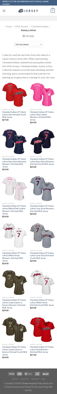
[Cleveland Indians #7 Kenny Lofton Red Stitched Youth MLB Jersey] (14, 94)
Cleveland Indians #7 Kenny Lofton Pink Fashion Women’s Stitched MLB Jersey (42, 116)
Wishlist (35, 379)
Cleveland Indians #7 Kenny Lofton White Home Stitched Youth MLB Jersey (42, 302)
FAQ (43, 379)
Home (9, 26)
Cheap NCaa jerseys (14, 387)
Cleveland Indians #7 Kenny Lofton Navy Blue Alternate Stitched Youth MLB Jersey (42, 161)
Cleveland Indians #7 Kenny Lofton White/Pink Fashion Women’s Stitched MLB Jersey (14, 210)
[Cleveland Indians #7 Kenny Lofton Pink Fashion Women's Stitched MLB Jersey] (42, 94)
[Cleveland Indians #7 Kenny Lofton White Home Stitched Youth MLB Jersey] (42, 282)
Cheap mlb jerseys (44, 383)
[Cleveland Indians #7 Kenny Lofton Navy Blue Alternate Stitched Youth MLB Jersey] (42, 141)
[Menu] (4, 10)
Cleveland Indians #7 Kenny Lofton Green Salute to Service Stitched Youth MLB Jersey (14, 351)
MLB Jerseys (21, 26)
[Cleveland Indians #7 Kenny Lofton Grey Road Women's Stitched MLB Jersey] (42, 188)
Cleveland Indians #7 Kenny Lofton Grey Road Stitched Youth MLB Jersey (42, 255)
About (15, 379)
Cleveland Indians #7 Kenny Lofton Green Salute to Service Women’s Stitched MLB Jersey (14, 304)
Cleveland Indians (40, 26)
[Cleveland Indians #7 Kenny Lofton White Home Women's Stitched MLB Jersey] (14, 235)
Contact (24, 379)
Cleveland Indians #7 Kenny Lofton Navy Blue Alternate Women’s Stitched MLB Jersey (14, 163)
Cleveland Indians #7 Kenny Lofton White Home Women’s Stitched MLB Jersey (14, 257)
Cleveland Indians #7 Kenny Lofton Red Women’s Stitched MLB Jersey (42, 349)
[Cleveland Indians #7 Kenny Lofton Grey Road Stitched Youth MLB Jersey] (42, 235)
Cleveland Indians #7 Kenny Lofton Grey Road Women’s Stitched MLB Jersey (42, 208)
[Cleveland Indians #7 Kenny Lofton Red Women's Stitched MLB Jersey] (42, 329)
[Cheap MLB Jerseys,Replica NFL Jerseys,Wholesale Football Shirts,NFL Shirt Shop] (28, 10)
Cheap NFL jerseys (33, 387)
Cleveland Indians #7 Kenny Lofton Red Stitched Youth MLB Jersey (14, 114)
